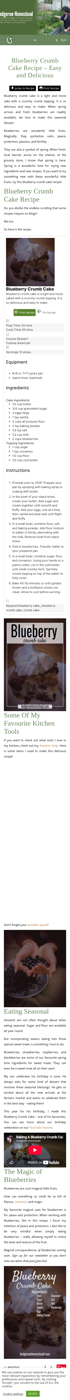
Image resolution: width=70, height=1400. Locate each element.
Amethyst (14, 1367)
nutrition (21, 1202)
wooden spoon (38, 925)
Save (62, 1367)
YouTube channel (40, 1127)
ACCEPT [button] (32, 1393)
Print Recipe (51, 88)
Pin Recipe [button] (49, 312)
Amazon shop (48, 745)
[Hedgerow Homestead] (10, 40)
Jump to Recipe (24, 88)
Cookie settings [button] (13, 1394)
